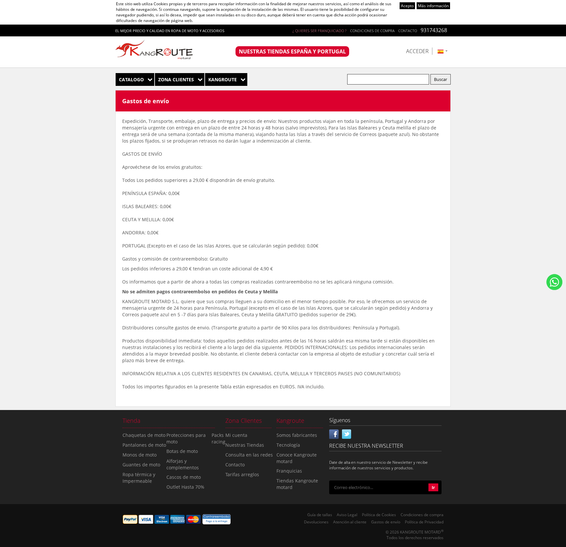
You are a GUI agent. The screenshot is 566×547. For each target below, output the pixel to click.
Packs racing (218, 438)
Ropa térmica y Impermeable (139, 477)
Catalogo (131, 79)
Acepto (407, 6)
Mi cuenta (236, 435)
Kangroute (222, 79)
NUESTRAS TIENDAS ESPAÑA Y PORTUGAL (292, 51)
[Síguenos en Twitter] (346, 433)
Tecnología (288, 445)
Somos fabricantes (296, 435)
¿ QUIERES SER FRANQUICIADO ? (319, 30)
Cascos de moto (183, 477)
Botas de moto (182, 451)
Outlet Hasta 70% (185, 487)
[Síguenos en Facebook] (334, 433)
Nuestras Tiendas (244, 445)
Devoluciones (316, 522)
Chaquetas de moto (144, 435)
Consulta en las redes (249, 455)
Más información (433, 6)
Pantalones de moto (144, 445)
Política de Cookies (379, 515)
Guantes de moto (141, 464)
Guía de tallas (319, 515)
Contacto (407, 30)
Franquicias (289, 471)
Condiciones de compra (372, 30)
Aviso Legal (347, 515)
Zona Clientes (176, 79)
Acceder (417, 51)
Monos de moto (140, 455)
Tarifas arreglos (242, 474)
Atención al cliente (350, 522)
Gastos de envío (385, 522)
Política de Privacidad (424, 522)
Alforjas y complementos (182, 464)
